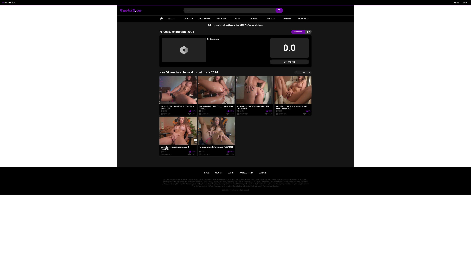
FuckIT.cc (233, 190)
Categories (221, 19)
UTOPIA (243, 25)
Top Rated (188, 19)
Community (303, 19)
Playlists (270, 19)
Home (161, 19)
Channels (286, 19)
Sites (237, 19)
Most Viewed (204, 19)
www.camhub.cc (9, 2)
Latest (171, 19)
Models (254, 19)
